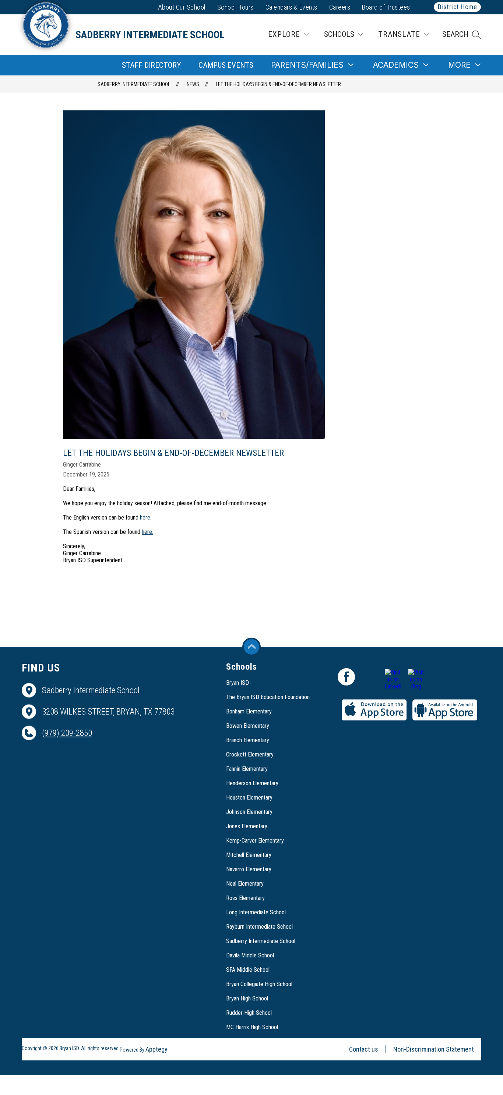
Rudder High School (249, 1012)
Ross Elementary (245, 897)
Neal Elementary (245, 883)
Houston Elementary (249, 797)
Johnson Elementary (249, 811)
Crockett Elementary (250, 754)
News (193, 84)
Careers (340, 7)
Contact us (363, 1049)
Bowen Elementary (247, 725)
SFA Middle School (248, 969)
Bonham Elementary (249, 711)
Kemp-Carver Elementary (255, 840)
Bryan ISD (237, 682)
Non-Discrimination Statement (433, 1049)
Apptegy (156, 1049)
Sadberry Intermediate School (134, 84)
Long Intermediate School (256, 912)
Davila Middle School (250, 955)
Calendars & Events (291, 7)
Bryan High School (247, 998)
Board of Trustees (386, 7)
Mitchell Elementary (248, 854)
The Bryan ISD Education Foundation (268, 697)
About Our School (181, 7)
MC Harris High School (252, 1027)
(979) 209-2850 (67, 733)
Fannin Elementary (247, 768)
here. (144, 517)
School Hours (235, 7)
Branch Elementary (247, 740)
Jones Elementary (246, 826)
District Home (457, 7)
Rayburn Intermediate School (259, 926)
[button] (461, 34)
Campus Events (225, 65)
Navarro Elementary (248, 869)
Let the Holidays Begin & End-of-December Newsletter (278, 84)
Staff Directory (151, 65)
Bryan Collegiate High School (259, 984)
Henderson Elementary (252, 783)
